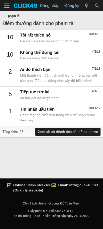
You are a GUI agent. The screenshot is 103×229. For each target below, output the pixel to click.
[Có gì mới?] (87, 6)
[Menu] (7, 6)
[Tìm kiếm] (97, 6)
